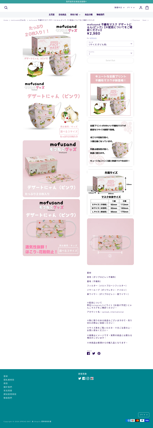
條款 (6, 383)
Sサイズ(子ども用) (98, 44)
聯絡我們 (100, 14)
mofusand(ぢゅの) (18, 20)
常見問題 (8, 390)
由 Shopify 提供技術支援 (41, 422)
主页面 (52, 14)
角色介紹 (74, 14)
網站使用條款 (10, 394)
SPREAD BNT (77, 7)
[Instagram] (87, 378)
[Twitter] (79, 378)
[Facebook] (83, 378)
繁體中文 (118, 7)
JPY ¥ (129, 7)
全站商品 (62, 14)
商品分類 (89, 14)
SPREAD (93, 38)
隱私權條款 (9, 380)
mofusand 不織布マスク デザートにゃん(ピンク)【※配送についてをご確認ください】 (62, 20)
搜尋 (6, 376)
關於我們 (8, 387)
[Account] (140, 7)
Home (6, 20)
